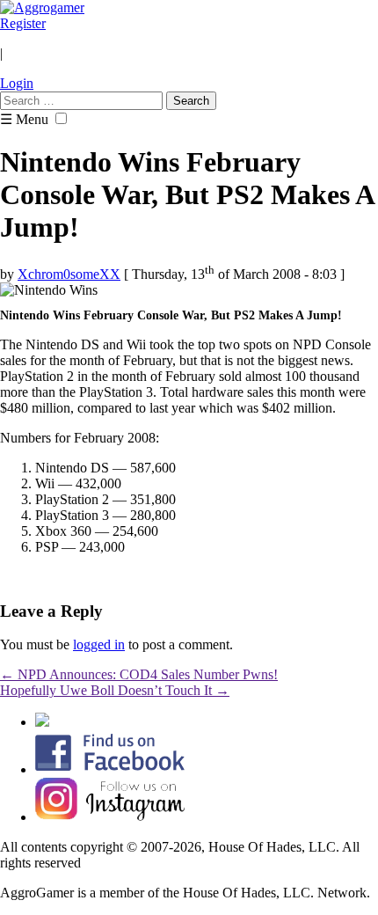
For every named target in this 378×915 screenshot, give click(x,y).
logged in (99, 644)
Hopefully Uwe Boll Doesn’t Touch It (114, 690)
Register (23, 23)
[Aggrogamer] (42, 7)
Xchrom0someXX (69, 274)
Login (16, 83)
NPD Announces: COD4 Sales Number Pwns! (139, 674)
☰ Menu (24, 119)
